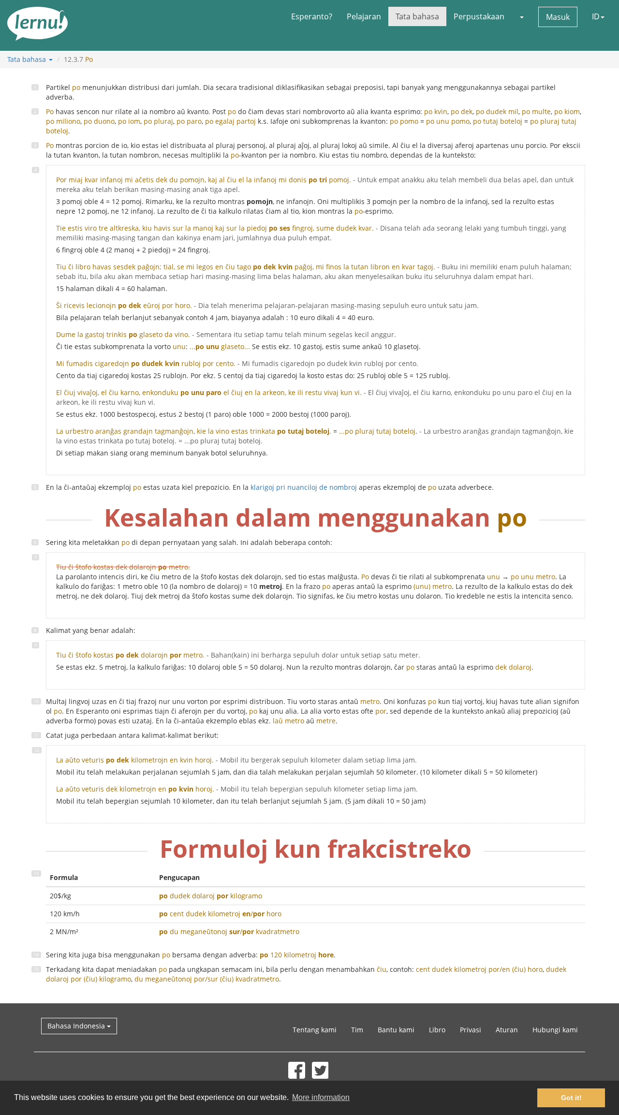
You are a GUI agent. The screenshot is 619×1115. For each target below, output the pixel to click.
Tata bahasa (417, 16)
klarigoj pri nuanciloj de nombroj (304, 487)
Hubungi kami (555, 1029)
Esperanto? (311, 16)
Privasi (470, 1029)
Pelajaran (364, 16)
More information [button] (321, 1097)
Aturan (507, 1029)
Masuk (558, 17)
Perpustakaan (479, 16)
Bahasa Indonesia (77, 1025)
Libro (437, 1029)
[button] (521, 16)
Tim (357, 1029)
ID (596, 16)
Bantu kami (396, 1029)
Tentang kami (315, 1029)
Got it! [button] (571, 1097)
